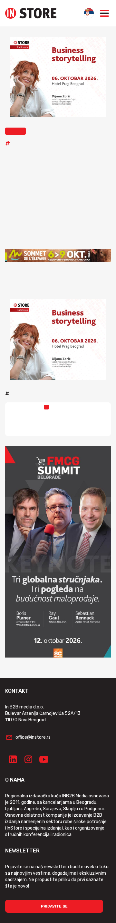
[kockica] (58, 77)
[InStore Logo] (30, 13)
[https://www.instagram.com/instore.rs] (28, 759)
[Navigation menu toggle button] (104, 13)
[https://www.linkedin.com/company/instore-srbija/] (13, 759)
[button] (15, 131)
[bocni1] (58, 552)
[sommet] (58, 255)
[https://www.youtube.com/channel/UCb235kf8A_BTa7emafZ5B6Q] (44, 759)
